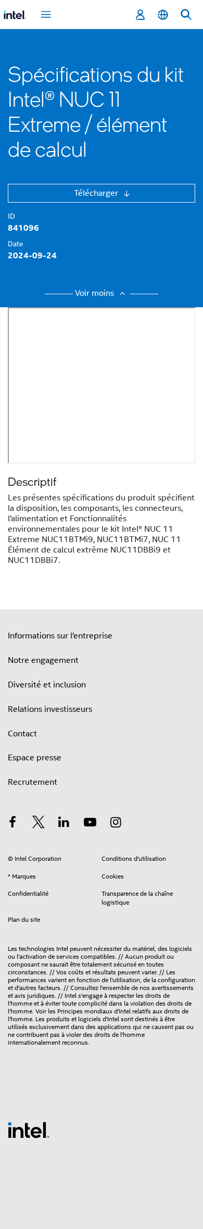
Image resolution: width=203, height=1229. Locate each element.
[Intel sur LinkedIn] (64, 823)
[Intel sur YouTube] (90, 823)
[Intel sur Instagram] (115, 823)
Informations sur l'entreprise (60, 636)
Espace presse (34, 758)
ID (11, 216)
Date (15, 243)
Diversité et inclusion (47, 685)
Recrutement (32, 782)
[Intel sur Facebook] (12, 823)
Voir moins (95, 293)
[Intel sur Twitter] (38, 823)
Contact (22, 734)
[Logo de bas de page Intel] (28, 1129)
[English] (163, 15)
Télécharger (97, 193)
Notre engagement (43, 660)
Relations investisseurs (50, 709)
